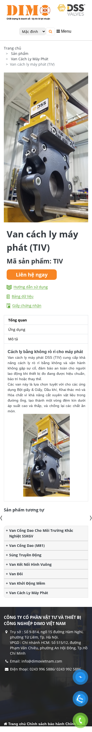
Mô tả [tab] (13, 339)
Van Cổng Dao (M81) (27, 545)
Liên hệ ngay (32, 274)
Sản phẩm (19, 53)
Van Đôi (16, 573)
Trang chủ (12, 48)
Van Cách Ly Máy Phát (29, 58)
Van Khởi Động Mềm (27, 583)
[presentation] (1, 518)
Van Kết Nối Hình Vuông (30, 564)
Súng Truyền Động (25, 555)
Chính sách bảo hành (45, 724)
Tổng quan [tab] (17, 320)
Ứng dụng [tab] (16, 329)
